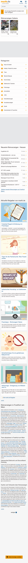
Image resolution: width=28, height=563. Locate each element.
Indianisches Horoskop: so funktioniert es (14, 290)
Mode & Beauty (8, 76)
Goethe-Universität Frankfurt (20, 502)
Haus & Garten (8, 64)
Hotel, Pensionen (20, 415)
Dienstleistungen (8, 98)
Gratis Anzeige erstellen (15, 557)
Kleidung (24, 423)
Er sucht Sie (13, 415)
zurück (2, 400)
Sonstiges (18, 464)
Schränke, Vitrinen (18, 424)
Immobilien (7, 91)
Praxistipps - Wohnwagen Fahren (12, 322)
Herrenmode (21, 473)
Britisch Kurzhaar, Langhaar (13, 445)
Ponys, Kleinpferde (12, 453)
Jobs (5, 95)
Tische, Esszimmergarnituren (11, 426)
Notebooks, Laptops (22, 467)
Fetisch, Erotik (4, 417)
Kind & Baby (7, 80)
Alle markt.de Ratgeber (9, 397)
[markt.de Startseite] (5, 1)
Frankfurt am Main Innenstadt (14, 430)
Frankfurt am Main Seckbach (19, 432)
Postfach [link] (21, 3)
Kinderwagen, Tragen (11, 423)
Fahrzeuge (6, 87)
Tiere (5, 72)
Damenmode (14, 473)
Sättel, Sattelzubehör (7, 456)
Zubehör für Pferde (16, 454)
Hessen (4, 493)
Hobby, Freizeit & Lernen (10, 68)
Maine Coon (15, 444)
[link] (5, 28)
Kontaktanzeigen (8, 102)
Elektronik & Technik (9, 83)
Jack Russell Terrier (14, 441)
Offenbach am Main (14, 490)
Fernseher (12, 469)
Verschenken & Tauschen (10, 110)
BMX (2, 466)
